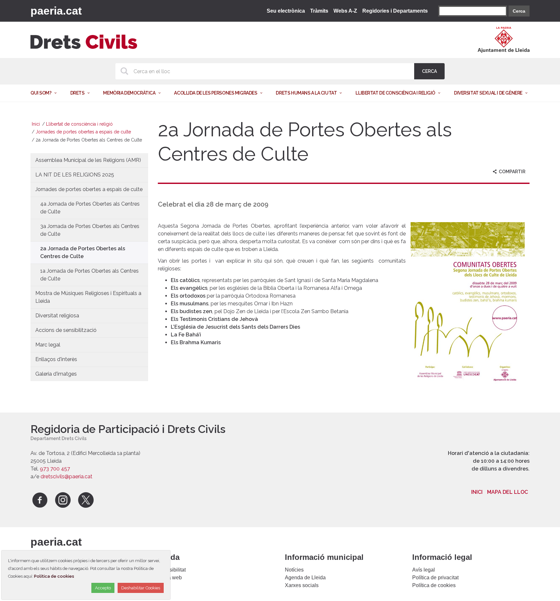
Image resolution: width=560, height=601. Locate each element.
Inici (36, 124)
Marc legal (47, 345)
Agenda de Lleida (305, 577)
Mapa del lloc (507, 492)
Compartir (511, 171)
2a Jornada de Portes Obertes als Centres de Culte (82, 252)
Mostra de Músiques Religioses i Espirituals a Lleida (88, 297)
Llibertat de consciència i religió (79, 124)
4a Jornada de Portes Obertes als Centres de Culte (90, 208)
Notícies (294, 570)
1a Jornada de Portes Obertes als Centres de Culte (89, 275)
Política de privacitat (435, 577)
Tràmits (319, 11)
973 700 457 (55, 469)
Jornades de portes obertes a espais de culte (83, 131)
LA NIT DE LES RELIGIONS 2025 (74, 175)
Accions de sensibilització (66, 330)
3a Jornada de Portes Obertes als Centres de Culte (89, 230)
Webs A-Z (345, 11)
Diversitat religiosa (57, 315)
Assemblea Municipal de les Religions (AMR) (88, 160)
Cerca (519, 11)
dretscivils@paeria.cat (66, 476)
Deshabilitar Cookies (140, 587)
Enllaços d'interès (56, 359)
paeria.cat (56, 11)
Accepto (103, 587)
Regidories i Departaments (395, 11)
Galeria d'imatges (56, 374)
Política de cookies (434, 585)
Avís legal (423, 570)
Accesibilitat (172, 570)
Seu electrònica (286, 11)
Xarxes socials (302, 585)
